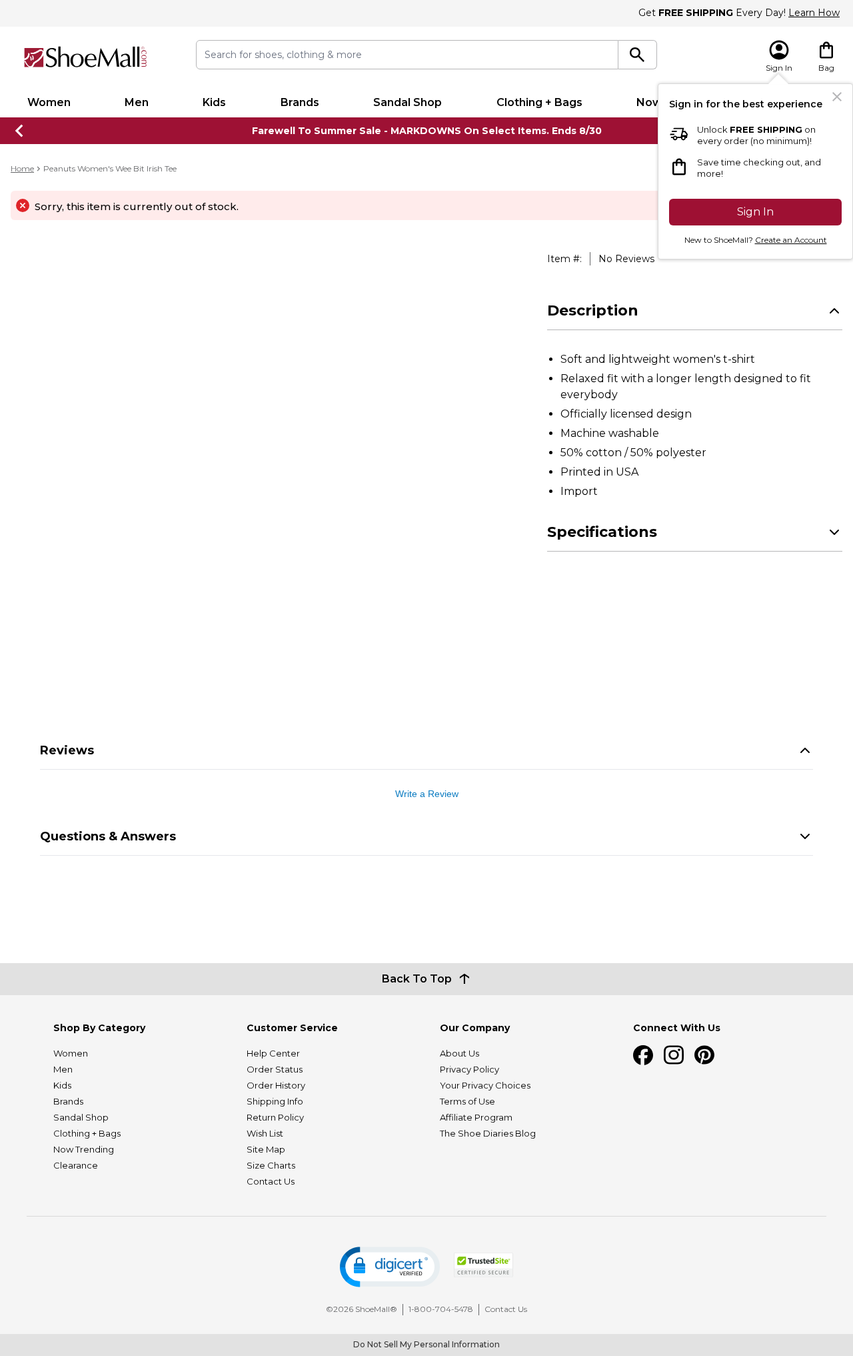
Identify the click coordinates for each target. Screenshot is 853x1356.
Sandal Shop (407, 102)
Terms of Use (467, 1101)
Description (592, 310)
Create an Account (791, 240)
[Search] (637, 54)
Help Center (273, 1053)
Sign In (755, 211)
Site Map (266, 1149)
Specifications (602, 532)
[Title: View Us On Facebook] (643, 1055)
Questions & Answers (108, 836)
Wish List (265, 1133)
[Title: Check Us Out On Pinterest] (704, 1055)
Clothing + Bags (539, 102)
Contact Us (271, 1181)
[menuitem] (48, 102)
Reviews (67, 750)
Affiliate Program (476, 1117)
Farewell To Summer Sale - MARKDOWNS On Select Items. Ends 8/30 (427, 131)
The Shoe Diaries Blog (488, 1133)
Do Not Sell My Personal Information (426, 1344)
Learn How (814, 13)
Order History (276, 1085)
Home (22, 168)
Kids (214, 102)
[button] (390, 1267)
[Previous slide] (20, 130)
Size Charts (271, 1165)
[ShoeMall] (85, 57)
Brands (300, 102)
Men (137, 102)
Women (49, 102)
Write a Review (426, 793)
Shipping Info (275, 1101)
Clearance (75, 1165)
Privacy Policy (469, 1069)
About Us (459, 1053)
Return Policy (275, 1117)
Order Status (275, 1069)
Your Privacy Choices (485, 1085)
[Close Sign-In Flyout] (837, 96)
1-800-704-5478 (441, 1309)
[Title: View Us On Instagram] (674, 1055)
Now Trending (83, 1149)
